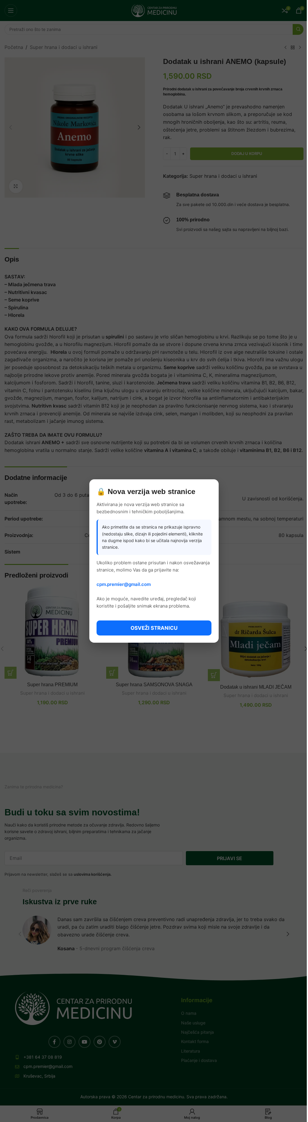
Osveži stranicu (154, 628)
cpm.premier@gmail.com (124, 584)
